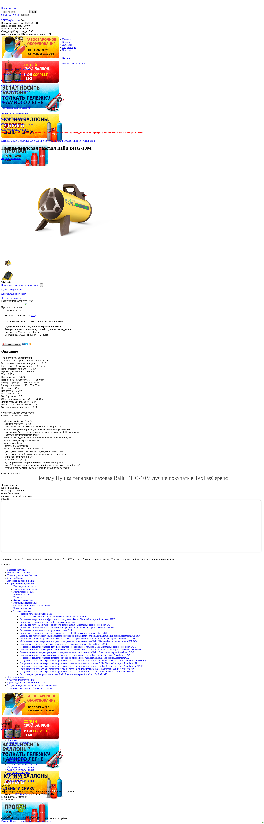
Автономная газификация (20, 767)
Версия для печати (11, 158)
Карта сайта (26, 821)
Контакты (67, 50)
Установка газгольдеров (19, 688)
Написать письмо (42, 821)
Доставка (67, 44)
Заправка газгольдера (44, 688)
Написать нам (8, 8)
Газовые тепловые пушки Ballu (78, 140)
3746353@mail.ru (10, 20)
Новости (14, 821)
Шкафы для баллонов (18, 761)
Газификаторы (14, 745)
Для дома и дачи (15, 778)
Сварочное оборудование (31, 140)
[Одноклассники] (29, 344)
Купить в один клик (11, 289)
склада (34, 315)
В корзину (6, 285)
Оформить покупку (11, 729)
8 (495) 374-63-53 (10, 14)
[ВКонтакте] (23, 344)
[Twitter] (26, 344)
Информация (69, 47)
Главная (66, 39)
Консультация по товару (13, 293)
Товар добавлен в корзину (26, 285)
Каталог (66, 42)
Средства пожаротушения (20, 780)
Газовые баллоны (16, 758)
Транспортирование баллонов (23, 764)
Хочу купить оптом (11, 298)
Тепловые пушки (53, 140)
